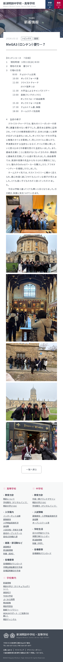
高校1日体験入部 (10, 536)
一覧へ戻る (31, 469)
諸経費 (6, 526)
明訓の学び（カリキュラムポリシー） (16, 587)
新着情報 (7, 583)
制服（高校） (9, 553)
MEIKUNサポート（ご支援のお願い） (16, 614)
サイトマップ (19, 650)
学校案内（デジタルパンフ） (15, 502)
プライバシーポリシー (34, 650)
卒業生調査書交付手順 (12, 567)
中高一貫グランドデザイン (43, 499)
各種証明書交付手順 (11, 570)
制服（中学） (38, 543)
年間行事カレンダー (41, 536)
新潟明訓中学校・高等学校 (19, 4)
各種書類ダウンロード (12, 563)
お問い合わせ (7, 650)
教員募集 (7, 602)
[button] (49, 4)
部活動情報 (8, 550)
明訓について (9, 499)
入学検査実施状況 (10, 522)
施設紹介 (7, 592)
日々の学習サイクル (41, 533)
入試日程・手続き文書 (12, 529)
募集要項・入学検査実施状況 (44, 516)
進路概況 (7, 546)
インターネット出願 (11, 516)
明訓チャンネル (10, 619)
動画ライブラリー (10, 609)
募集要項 (7, 519)
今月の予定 (8, 596)
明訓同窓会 (8, 606)
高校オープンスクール (12, 533)
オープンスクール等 (40, 522)
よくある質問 (9, 599)
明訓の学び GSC (10, 506)
